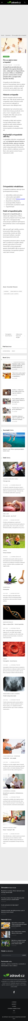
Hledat (24, 955)
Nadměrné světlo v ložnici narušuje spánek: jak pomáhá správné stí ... (18, 365)
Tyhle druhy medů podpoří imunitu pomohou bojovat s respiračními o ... (18, 374)
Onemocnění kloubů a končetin (11, 293)
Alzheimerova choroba (9, 791)
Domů (2, 35)
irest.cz (11, 965)
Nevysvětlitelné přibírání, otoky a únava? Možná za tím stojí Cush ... (18, 400)
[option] (14, 443)
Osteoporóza (6, 351)
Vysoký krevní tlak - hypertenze (11, 756)
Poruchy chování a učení (9, 827)
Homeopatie (6, 589)
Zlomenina (8, 35)
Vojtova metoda (20, 199)
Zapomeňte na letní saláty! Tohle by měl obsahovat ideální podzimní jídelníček (19, 924)
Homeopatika (6, 587)
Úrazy (13, 351)
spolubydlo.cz (22, 964)
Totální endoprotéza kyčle (9, 696)
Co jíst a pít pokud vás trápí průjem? (10, 905)
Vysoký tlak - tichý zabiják (9, 758)
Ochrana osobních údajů (14, 1008)
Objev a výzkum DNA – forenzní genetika (13, 624)
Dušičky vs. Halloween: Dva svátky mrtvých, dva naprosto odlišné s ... (18, 391)
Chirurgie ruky (6, 481)
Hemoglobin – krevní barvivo (10, 661)
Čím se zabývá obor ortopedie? (19, 35)
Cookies (14, 1006)
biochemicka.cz (15, 964)
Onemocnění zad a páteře (16, 291)
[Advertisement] (14, 19)
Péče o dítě (6, 514)
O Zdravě (14, 1002)
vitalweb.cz (3, 964)
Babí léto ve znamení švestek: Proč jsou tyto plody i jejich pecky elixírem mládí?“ (19, 942)
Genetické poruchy (8, 622)
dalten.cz (15, 965)
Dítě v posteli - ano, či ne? (9, 516)
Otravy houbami (7, 552)
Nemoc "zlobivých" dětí (9, 830)
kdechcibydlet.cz (5, 965)
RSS (14, 1010)
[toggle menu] (2, 2)
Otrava (5, 550)
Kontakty (14, 1004)
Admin (14, 1012)
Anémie (5, 659)
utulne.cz (9, 964)
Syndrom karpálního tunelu (10, 479)
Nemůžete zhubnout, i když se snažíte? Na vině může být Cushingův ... (18, 417)
